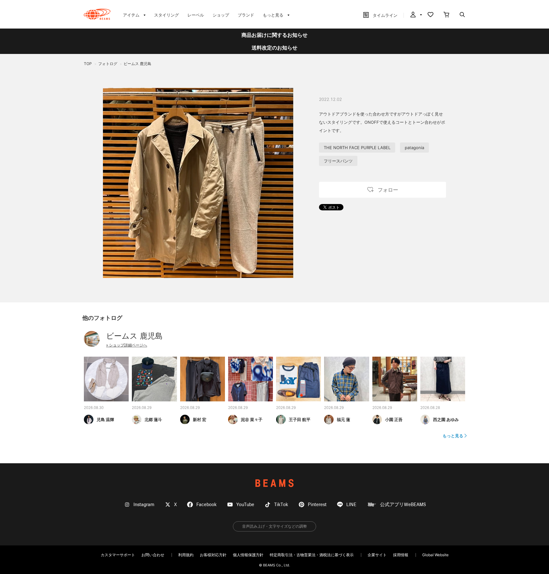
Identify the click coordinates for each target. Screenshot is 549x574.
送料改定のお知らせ (274, 47)
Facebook (206, 504)
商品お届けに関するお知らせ (274, 35)
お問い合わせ (152, 554)
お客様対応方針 (213, 554)
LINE (351, 504)
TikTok (281, 504)
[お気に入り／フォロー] (430, 15)
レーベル (195, 14)
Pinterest (317, 504)
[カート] (446, 15)
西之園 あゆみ (446, 419)
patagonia (414, 147)
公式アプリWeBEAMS (403, 504)
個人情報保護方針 (248, 554)
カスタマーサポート (118, 554)
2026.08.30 (94, 408)
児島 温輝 (105, 419)
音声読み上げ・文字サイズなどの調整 (274, 526)
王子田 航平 (299, 419)
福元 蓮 (343, 419)
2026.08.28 (430, 408)
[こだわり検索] (462, 15)
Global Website (435, 554)
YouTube (245, 504)
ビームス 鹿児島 (134, 335)
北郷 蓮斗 (153, 419)
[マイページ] (415, 15)
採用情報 (400, 554)
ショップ (221, 14)
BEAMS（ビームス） (97, 14)
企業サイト (377, 554)
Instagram (143, 504)
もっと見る (453, 435)
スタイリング (166, 14)
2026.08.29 (142, 408)
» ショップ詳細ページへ (126, 345)
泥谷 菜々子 (251, 419)
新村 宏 (199, 419)
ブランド (246, 14)
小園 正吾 (394, 419)
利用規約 (185, 554)
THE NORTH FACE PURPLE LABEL (357, 147)
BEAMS (274, 483)
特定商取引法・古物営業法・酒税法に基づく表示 (312, 554)
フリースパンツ (338, 160)
